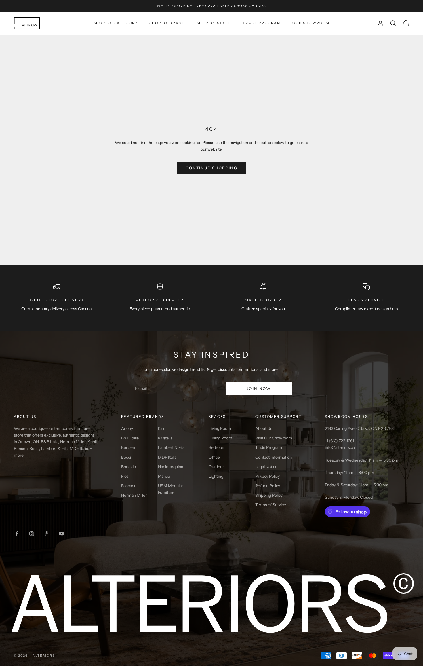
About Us (263, 428)
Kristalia (165, 438)
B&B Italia (130, 438)
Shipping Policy (269, 495)
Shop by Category (116, 23)
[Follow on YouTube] (61, 533)
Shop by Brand (167, 23)
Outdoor (216, 466)
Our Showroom (310, 23)
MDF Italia (167, 457)
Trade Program (261, 23)
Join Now (259, 388)
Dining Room (220, 438)
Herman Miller (134, 495)
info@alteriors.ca (340, 447)
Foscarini (129, 485)
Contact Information (273, 457)
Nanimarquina (170, 466)
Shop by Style (214, 23)
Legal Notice (266, 466)
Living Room (220, 428)
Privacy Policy (267, 476)
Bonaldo (128, 466)
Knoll (162, 428)
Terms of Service (270, 504)
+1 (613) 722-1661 (339, 440)
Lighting (216, 476)
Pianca (164, 476)
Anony (127, 428)
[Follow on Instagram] (32, 533)
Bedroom (217, 447)
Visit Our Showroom (273, 438)
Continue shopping (211, 168)
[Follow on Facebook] (17, 533)
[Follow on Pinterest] (46, 533)
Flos (125, 476)
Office (214, 457)
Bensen (128, 447)
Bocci (126, 457)
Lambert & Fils (171, 447)
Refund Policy (267, 485)
